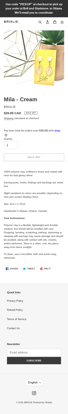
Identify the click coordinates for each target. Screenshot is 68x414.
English (33, 382)
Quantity (8, 139)
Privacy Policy (15, 300)
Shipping (8, 118)
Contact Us (13, 328)
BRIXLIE (11, 21)
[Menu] (62, 22)
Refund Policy (15, 309)
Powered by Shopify (42, 402)
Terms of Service (16, 319)
